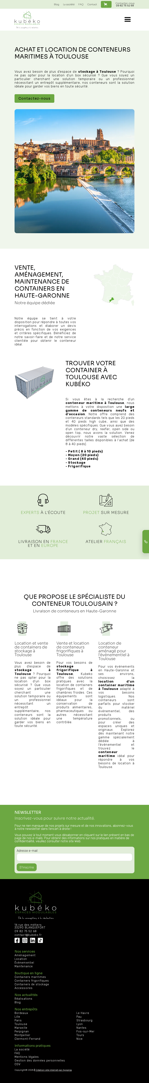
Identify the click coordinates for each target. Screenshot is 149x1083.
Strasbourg (84, 1020)
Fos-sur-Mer (85, 1031)
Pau (79, 1017)
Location (21, 959)
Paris (18, 1020)
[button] (106, 4)
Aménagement (25, 955)
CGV (18, 1064)
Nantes (81, 1028)
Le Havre (82, 1013)
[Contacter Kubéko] (145, 541)
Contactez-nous (124, 4)
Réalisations (23, 999)
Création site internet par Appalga (54, 1070)
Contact (92, 4)
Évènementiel (24, 962)
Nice (79, 1039)
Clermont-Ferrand (28, 1039)
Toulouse (21, 1024)
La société (68, 4)
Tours (80, 1035)
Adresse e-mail (27, 851)
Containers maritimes (30, 977)
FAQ (80, 4)
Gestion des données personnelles (40, 1060)
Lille (17, 1017)
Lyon (79, 1024)
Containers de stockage (32, 984)
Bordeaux (21, 1013)
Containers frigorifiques (32, 980)
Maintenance (24, 966)
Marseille (21, 1028)
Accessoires (24, 988)
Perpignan (22, 1031)
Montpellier (22, 1035)
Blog (56, 4)
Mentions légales (27, 1057)
